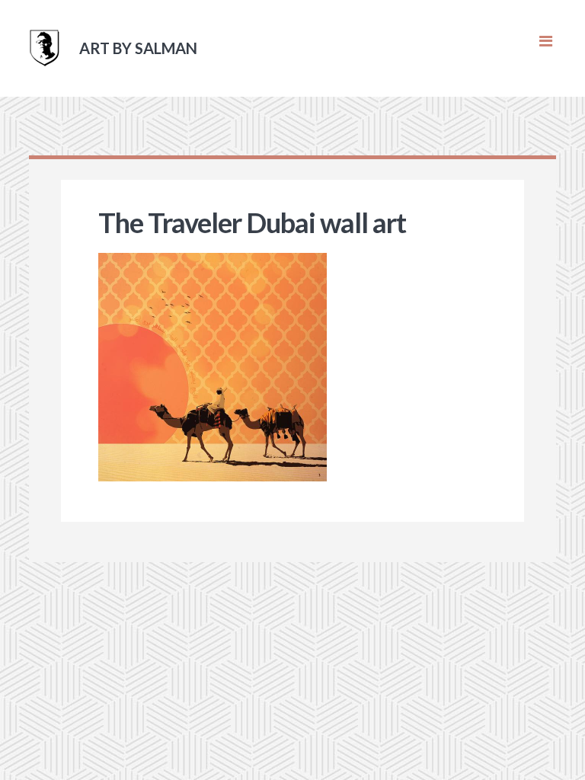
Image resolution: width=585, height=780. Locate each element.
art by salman (138, 48)
